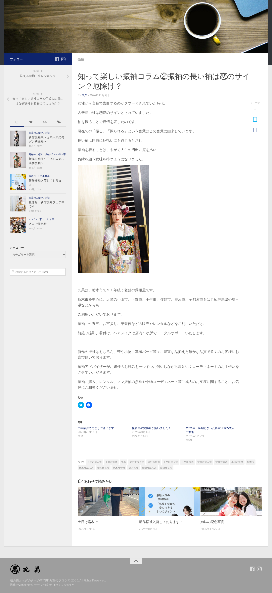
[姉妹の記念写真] (231, 501)
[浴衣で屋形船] (18, 225)
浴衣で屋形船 (38, 224)
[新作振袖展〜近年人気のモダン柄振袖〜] (18, 138)
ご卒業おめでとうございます (96, 428)
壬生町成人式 (170, 461)
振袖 (81, 59)
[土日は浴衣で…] (108, 501)
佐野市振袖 (154, 461)
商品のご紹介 (36, 132)
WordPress (25, 584)
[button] (113, 219)
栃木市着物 (119, 467)
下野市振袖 (111, 461)
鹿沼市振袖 (166, 467)
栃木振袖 (133, 467)
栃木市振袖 (103, 467)
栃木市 (250, 461)
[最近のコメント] (45, 122)
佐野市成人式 (137, 461)
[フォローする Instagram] (63, 59)
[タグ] (59, 122)
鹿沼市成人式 (149, 467)
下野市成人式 (94, 461)
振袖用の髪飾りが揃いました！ (151, 428)
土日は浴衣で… (89, 522)
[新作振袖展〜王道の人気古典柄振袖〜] (18, 160)
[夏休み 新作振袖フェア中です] (18, 203)
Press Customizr (63, 584)
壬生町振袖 (188, 461)
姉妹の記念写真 (212, 522)
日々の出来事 (58, 154)
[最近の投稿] (17, 122)
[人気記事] (31, 122)
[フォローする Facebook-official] (57, 59)
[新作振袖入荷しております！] (169, 501)
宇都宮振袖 (221, 461)
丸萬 (84, 95)
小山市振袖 (237, 461)
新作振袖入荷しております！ (161, 522)
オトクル (33, 219)
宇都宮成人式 (204, 461)
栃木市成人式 (86, 467)
